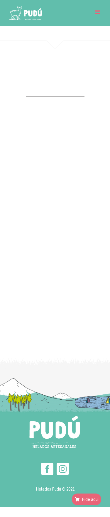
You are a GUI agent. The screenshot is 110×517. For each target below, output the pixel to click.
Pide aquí (90, 499)
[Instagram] (63, 469)
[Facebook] (47, 469)
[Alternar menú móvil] (98, 12)
